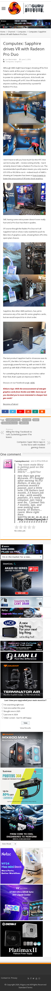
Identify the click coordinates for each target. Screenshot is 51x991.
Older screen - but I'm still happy (17, 718)
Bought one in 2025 (12, 711)
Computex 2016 (13, 420)
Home (2, 31)
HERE (32, 382)
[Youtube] (36, 978)
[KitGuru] (25, 7)
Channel (11, 31)
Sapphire (24, 423)
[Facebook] (31, 978)
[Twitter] (33, 978)
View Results (25, 728)
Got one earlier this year (14, 708)
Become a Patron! (10, 404)
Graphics (18, 61)
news (36, 420)
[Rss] (28, 978)
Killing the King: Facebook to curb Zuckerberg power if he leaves (19, 433)
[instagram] (39, 978)
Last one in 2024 (11, 714)
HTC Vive (26, 420)
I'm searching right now (14, 704)
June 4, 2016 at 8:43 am (39, 461)
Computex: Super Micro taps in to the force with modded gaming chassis (31, 443)
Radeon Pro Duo (10, 423)
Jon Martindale (11, 59)
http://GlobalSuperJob (31, 519)
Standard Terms (25, 987)
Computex (21, 31)
